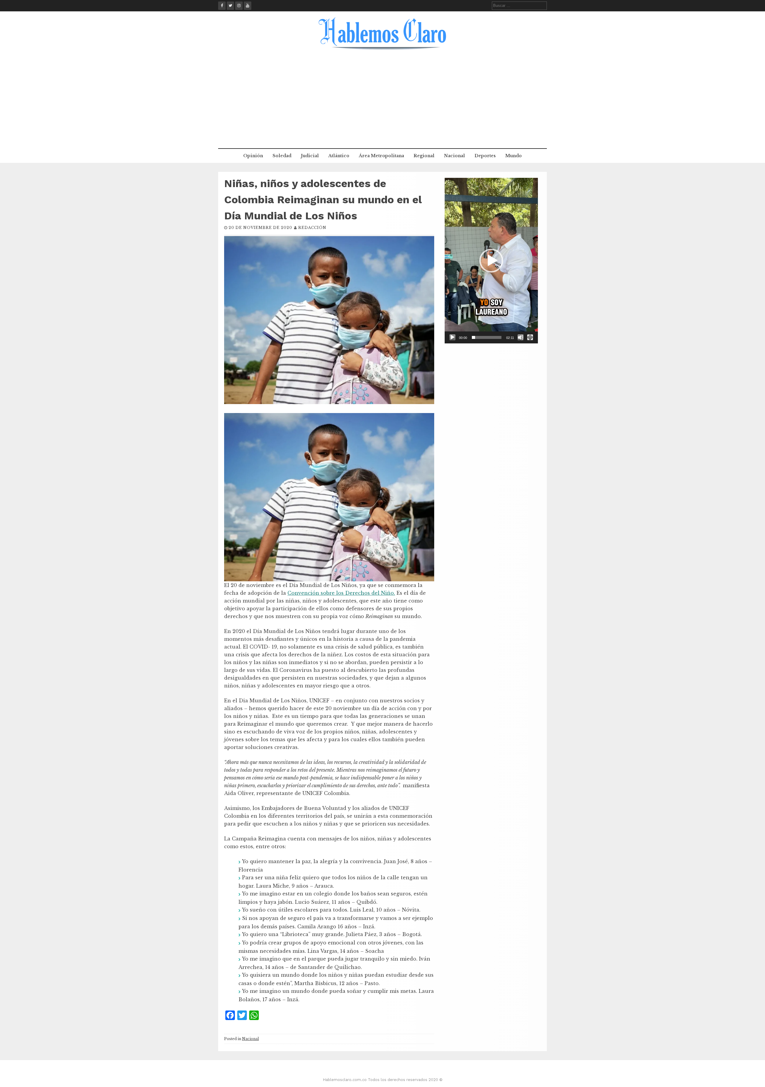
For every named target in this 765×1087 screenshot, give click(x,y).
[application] (491, 260)
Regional (424, 155)
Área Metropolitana (381, 155)
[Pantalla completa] (530, 337)
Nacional (454, 155)
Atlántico (338, 155)
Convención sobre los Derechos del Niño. (341, 593)
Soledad (282, 155)
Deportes (485, 155)
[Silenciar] (521, 337)
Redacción (312, 227)
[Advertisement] (382, 103)
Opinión (253, 155)
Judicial (310, 155)
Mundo (513, 155)
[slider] (486, 337)
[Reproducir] (452, 337)
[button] (491, 261)
